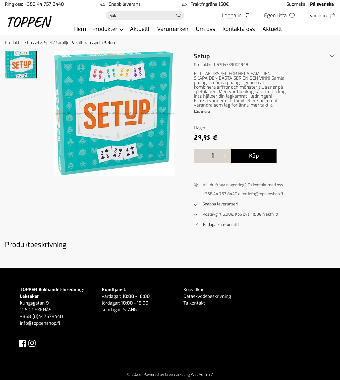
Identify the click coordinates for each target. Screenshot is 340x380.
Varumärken (172, 29)
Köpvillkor (193, 290)
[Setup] (114, 113)
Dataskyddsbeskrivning (207, 296)
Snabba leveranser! (220, 204)
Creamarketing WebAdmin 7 (189, 374)
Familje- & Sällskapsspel (78, 42)
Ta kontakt (194, 303)
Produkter (14, 42)
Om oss (205, 29)
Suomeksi (296, 4)
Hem (80, 29)
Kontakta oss (239, 29)
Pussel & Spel (39, 42)
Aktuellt (140, 29)
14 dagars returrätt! (221, 224)
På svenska (322, 4)
